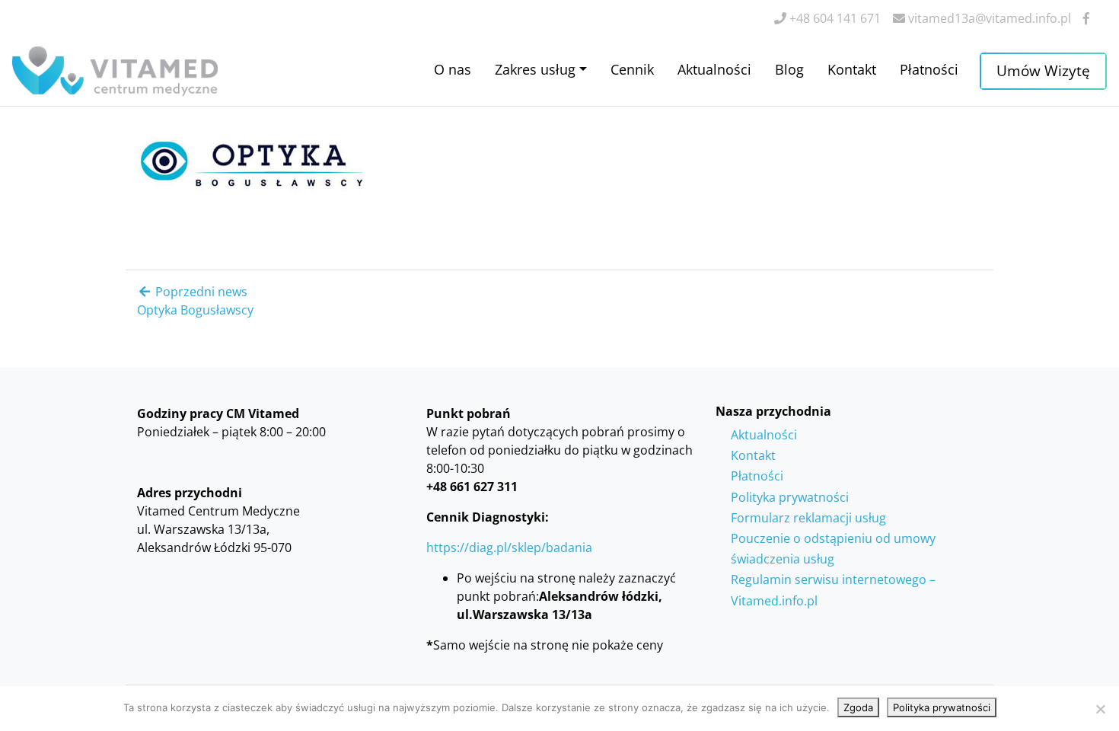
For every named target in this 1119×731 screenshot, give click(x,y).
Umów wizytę (1043, 70)
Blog (789, 68)
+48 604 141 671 (833, 18)
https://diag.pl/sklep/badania (509, 547)
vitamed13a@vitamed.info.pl (988, 18)
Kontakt (851, 68)
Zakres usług (535, 68)
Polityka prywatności (790, 497)
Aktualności (714, 68)
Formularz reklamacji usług (808, 517)
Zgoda (858, 707)
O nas (452, 68)
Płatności (929, 68)
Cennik (632, 68)
